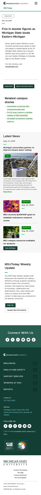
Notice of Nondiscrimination (11, 486)
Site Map (20, 472)
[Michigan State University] (16, 3)
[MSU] (20, 356)
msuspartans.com (11, 66)
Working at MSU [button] (12, 383)
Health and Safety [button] (14, 370)
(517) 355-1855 (12, 483)
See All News (10, 248)
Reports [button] (8, 389)
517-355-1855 (9, 401)
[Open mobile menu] (36, 3)
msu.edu (21, 483)
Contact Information (20, 470)
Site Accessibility (20, 477)
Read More (7, 192)
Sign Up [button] (10, 305)
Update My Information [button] (16, 310)
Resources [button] (9, 363)
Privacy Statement (20, 475)
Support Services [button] (13, 376)
